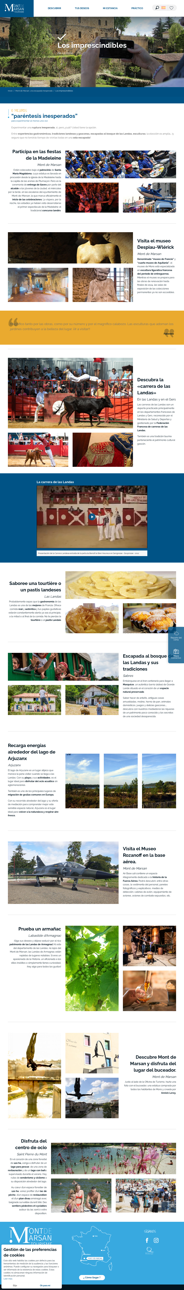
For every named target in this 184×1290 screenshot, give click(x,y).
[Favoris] (172, 8)
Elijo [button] (15, 1285)
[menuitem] (14, 8)
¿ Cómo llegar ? (91, 1277)
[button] (157, 8)
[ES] (163, 7)
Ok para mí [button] (45, 1285)
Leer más (8, 1279)
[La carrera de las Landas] (92, 516)
